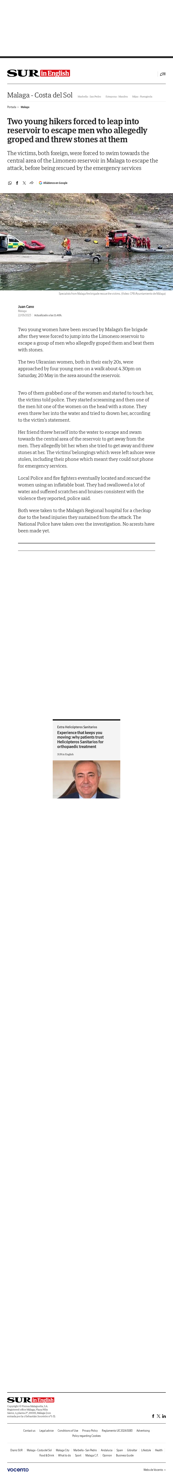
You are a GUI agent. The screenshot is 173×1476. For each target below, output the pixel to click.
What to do (64, 1455)
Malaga (25, 107)
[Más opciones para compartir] (31, 183)
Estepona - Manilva (117, 96)
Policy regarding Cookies (86, 1436)
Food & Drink (46, 1455)
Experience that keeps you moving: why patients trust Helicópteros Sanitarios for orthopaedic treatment (80, 739)
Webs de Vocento (153, 1469)
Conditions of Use (68, 1430)
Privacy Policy (90, 1430)
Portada (11, 107)
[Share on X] (24, 183)
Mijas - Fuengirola (142, 96)
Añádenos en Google (55, 183)
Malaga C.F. (91, 1455)
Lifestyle (146, 1450)
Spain (119, 1450)
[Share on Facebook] (17, 183)
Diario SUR (16, 1450)
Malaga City (62, 1450)
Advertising (143, 1430)
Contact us (29, 1430)
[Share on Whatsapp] (10, 183)
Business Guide (125, 1455)
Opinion (107, 1455)
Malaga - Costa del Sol (39, 94)
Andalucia (106, 1450)
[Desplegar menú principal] (163, 74)
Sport (78, 1455)
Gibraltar (132, 1450)
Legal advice (46, 1430)
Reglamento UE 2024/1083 (117, 1430)
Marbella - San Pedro (89, 96)
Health (159, 1450)
